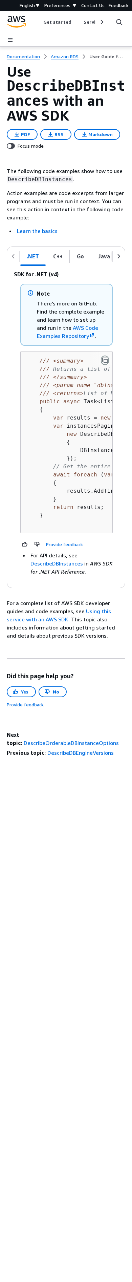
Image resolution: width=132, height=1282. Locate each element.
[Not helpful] (37, 544)
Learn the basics (37, 231)
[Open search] (119, 22)
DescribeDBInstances (56, 563)
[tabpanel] (66, 427)
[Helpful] (25, 544)
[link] (107, 56)
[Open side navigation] (10, 40)
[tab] (33, 256)
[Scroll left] (38, 22)
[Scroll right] (101, 22)
